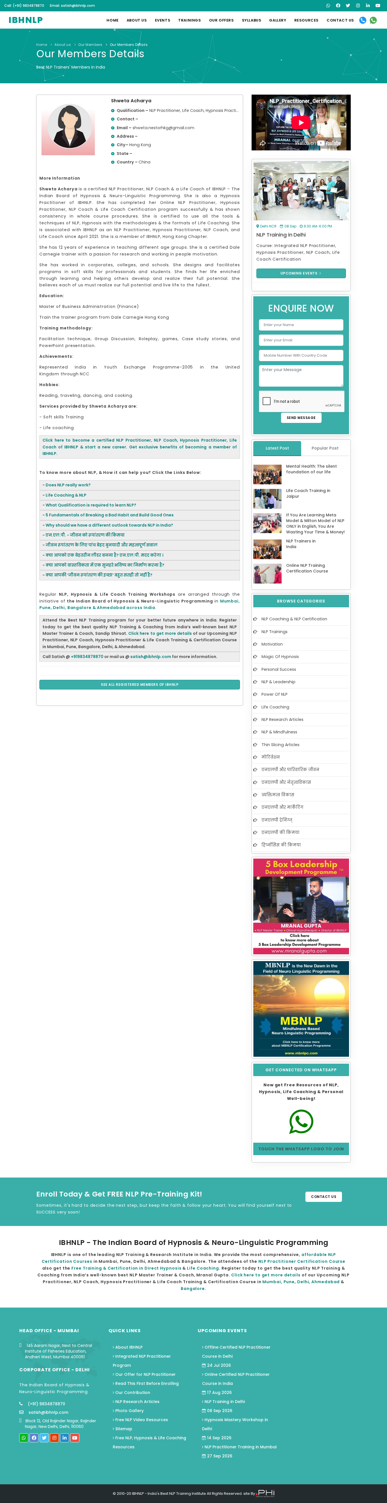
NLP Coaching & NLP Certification (294, 619)
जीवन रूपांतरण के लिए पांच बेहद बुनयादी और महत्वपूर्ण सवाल (102, 545)
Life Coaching (275, 707)
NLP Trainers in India (301, 544)
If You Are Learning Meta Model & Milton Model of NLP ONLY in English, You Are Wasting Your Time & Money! (315, 523)
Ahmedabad (326, 1282)
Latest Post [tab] (277, 448)
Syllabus (251, 20)
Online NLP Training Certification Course (307, 568)
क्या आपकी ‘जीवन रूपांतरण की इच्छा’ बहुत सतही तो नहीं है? (99, 575)
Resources (306, 20)
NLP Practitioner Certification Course (301, 1261)
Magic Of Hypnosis (280, 656)
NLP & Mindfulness (279, 732)
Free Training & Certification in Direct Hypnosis (126, 1268)
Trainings (189, 20)
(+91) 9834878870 (46, 1404)
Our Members (90, 44)
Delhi (303, 1282)
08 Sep (290, 226)
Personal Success (278, 669)
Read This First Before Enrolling (146, 1383)
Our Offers (221, 20)
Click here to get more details (160, 633)
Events (163, 20)
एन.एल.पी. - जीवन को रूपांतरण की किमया (85, 535)
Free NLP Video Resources (141, 1420)
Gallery (277, 20)
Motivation (272, 644)
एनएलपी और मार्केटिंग (282, 807)
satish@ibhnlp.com (48, 1412)
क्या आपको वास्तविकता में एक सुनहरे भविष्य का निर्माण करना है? (105, 565)
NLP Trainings (274, 632)
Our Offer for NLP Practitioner (145, 1374)
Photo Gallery (129, 1410)
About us (137, 20)
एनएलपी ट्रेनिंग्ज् (276, 820)
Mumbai (271, 1282)
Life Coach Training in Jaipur (308, 493)
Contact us (340, 20)
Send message (301, 417)
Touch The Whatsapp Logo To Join (301, 1149)
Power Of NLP (274, 694)
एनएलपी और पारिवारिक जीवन (290, 769)
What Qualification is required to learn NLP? (91, 505)
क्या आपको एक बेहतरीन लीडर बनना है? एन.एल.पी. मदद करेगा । (104, 555)
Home (112, 20)
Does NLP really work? (68, 485)
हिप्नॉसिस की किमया (281, 845)
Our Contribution (132, 1392)
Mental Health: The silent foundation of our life (311, 469)
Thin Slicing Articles (280, 745)
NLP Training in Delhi (281, 234)
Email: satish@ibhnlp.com (72, 5)
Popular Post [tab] (325, 448)
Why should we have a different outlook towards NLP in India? (109, 525)
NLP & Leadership (278, 682)
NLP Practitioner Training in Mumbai (240, 1451)
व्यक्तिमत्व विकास (277, 795)
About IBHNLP (128, 1347)
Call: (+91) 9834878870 (24, 5)
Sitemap (123, 1429)
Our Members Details (129, 44)
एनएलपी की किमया (280, 832)
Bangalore (193, 1288)
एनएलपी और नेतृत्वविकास (286, 782)
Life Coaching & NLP (66, 495)
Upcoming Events (299, 273)
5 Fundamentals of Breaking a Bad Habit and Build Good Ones (110, 515)
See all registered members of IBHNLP (139, 684)
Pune (289, 1282)
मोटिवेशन (270, 757)
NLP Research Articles (282, 719)
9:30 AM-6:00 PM (318, 226)
